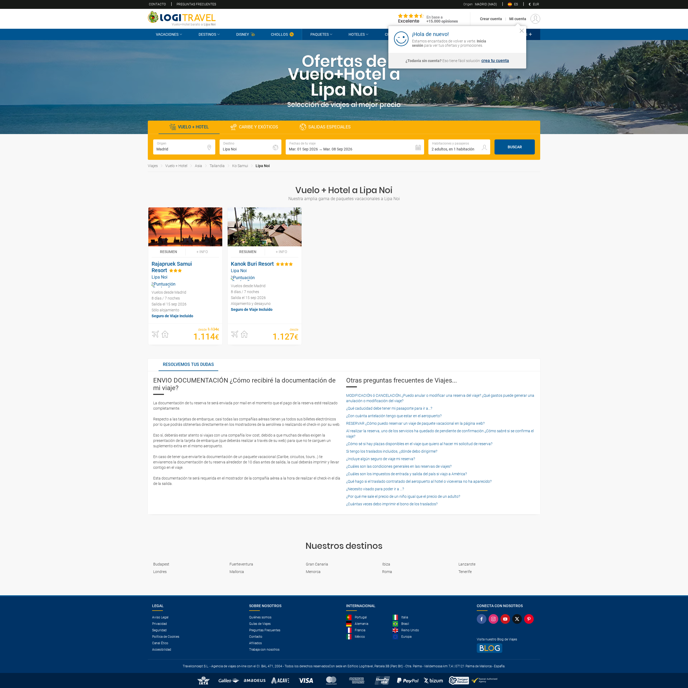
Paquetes (319, 34)
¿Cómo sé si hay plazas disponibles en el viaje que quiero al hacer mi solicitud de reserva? (419, 444)
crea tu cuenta (495, 60)
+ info (202, 252)
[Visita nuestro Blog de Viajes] (506, 648)
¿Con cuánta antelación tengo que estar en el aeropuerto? (394, 416)
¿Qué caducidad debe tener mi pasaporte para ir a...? (389, 408)
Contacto (157, 4)
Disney (242, 34)
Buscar (515, 147)
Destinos (207, 34)
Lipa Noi (263, 166)
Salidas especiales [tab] (329, 126)
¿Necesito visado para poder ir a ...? (375, 489)
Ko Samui (240, 166)
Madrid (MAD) (480, 4)
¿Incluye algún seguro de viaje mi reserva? (380, 459)
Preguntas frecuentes (196, 4)
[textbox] (184, 146)
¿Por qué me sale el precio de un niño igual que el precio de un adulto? (403, 496)
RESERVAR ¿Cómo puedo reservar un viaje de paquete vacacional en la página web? (415, 423)
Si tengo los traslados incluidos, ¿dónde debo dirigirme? (391, 451)
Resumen (168, 252)
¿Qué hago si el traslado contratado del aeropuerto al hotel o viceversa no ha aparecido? (419, 481)
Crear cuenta (491, 19)
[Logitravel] (428, 19)
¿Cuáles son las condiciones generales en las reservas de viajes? (399, 466)
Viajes (153, 166)
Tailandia (217, 166)
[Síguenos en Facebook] (483, 619)
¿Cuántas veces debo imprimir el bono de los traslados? (392, 504)
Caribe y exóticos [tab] (258, 126)
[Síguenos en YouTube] (506, 619)
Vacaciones (167, 34)
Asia (198, 166)
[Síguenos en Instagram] (494, 619)
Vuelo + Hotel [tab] (193, 126)
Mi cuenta (517, 19)
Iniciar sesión (505, 38)
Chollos (279, 34)
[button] (355, 146)
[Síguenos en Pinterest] (530, 619)
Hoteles (357, 34)
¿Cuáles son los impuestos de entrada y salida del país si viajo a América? (406, 474)
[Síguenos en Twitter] (518, 619)
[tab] (188, 365)
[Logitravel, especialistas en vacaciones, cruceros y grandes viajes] (182, 17)
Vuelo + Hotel (176, 166)
